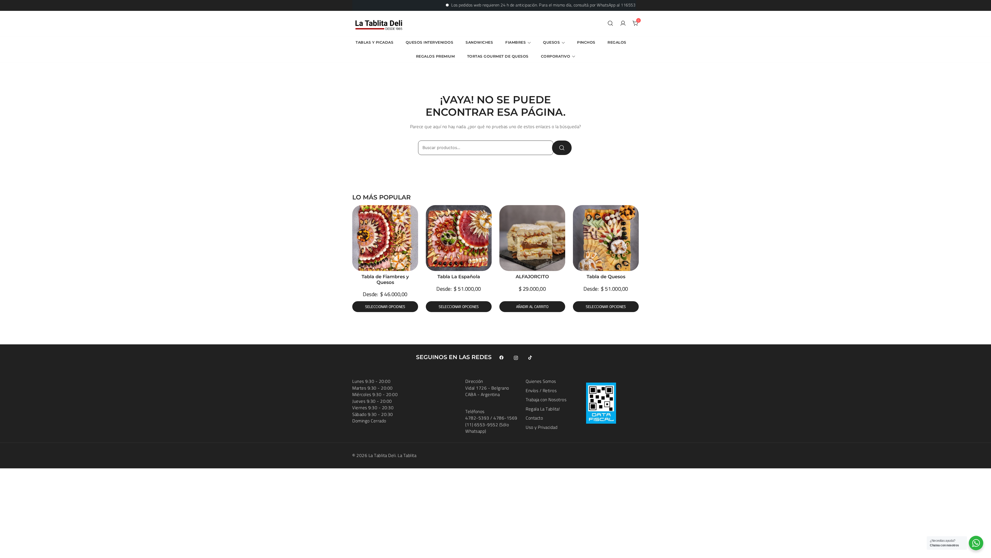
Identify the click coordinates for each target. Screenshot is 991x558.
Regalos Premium (435, 56)
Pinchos (586, 42)
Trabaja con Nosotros (546, 400)
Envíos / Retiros (541, 390)
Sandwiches (479, 42)
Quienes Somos (541, 381)
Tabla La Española (458, 277)
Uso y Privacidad (541, 427)
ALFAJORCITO (532, 277)
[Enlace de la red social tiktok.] (530, 357)
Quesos (551, 42)
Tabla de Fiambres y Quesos (385, 279)
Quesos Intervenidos (429, 42)
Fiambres (515, 42)
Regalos (617, 42)
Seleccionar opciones (385, 306)
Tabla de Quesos (606, 277)
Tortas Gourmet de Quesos (498, 56)
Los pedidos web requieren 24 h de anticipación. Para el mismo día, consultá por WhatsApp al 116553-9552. (529, 5)
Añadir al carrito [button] (532, 306)
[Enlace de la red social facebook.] (501, 357)
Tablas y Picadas (374, 42)
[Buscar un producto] (610, 23)
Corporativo (555, 56)
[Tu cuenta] (623, 23)
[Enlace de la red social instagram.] (516, 357)
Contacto (534, 418)
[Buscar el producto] (562, 148)
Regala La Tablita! (543, 409)
